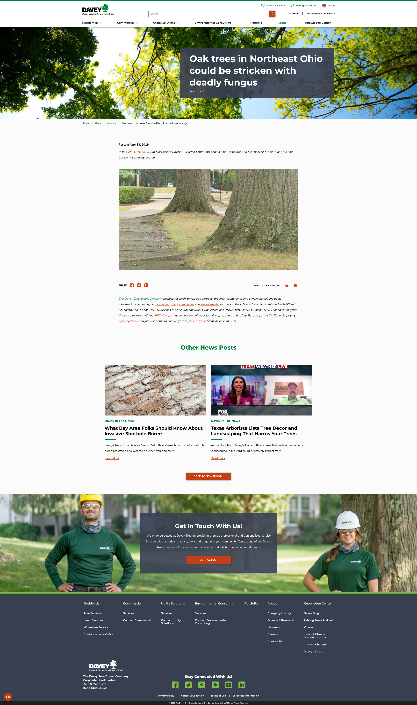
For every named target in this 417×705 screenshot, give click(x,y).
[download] (294, 285)
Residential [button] (90, 22)
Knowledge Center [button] (318, 22)
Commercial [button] (126, 22)
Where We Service (96, 627)
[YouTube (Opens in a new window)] (228, 685)
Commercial (132, 603)
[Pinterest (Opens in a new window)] (201, 685)
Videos (308, 627)
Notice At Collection (192, 695)
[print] (285, 285)
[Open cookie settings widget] (8, 697)
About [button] (282, 22)
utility (174, 304)
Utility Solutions (173, 603)
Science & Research (281, 620)
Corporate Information (245, 695)
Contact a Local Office (98, 634)
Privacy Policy (166, 695)
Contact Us (208, 560)
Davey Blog (311, 613)
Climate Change (315, 644)
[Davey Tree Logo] (106, 666)
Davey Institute (314, 651)
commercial (186, 304)
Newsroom (111, 123)
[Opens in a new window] (131, 285)
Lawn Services (93, 620)
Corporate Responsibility (320, 13)
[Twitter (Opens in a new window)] (188, 685)
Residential (92, 603)
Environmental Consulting (214, 603)
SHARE (123, 285)
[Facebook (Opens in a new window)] (175, 685)
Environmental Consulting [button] (213, 22)
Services (128, 613)
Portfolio (256, 22)
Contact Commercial (137, 620)
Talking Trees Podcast (318, 620)
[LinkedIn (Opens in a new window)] (241, 685)
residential (162, 304)
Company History (279, 613)
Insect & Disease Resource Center (315, 636)
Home (86, 123)
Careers (294, 13)
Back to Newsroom (208, 476)
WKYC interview (138, 152)
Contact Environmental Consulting (211, 622)
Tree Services (92, 613)
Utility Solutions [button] (164, 22)
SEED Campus (163, 315)
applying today (128, 321)
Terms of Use (218, 695)
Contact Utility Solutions (171, 622)
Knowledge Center (318, 603)
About (97, 123)
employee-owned (195, 321)
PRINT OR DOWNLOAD (266, 285)
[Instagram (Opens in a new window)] (215, 685)
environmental (210, 304)
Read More (112, 458)
